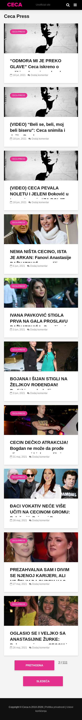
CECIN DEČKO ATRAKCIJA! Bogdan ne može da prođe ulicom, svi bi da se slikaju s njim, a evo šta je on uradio (39, 451)
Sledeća (43, 681)
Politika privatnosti (55, 707)
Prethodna (34, 665)
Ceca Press (18, 32)
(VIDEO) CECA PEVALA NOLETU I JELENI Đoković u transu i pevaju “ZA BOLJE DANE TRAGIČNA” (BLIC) (39, 196)
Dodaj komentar (39, 75)
